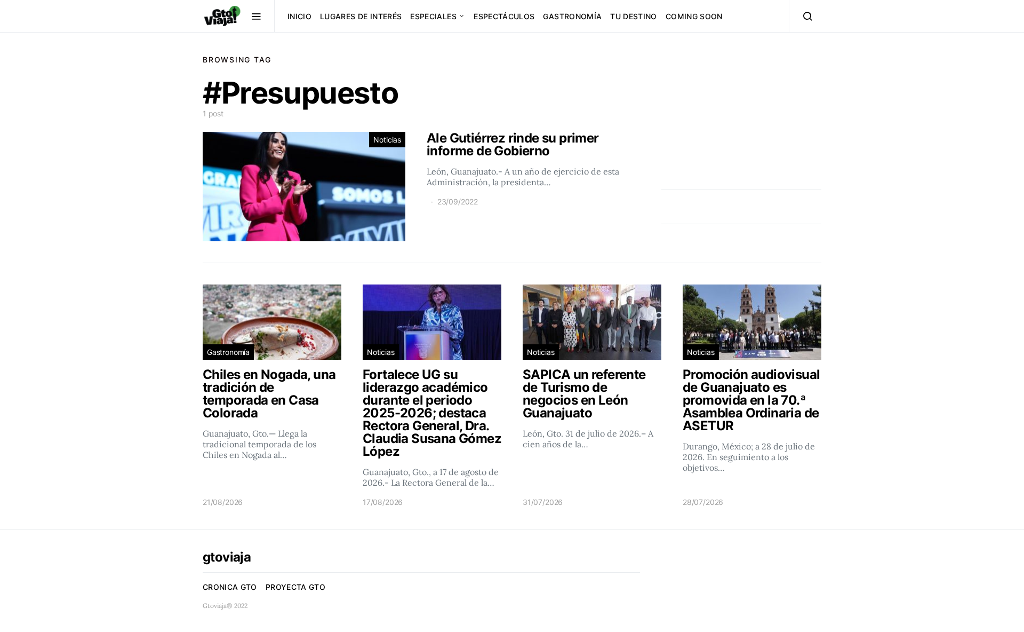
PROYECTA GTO (295, 586)
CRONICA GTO (230, 586)
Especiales (433, 16)
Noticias (387, 139)
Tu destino (633, 16)
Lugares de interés (361, 16)
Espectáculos (504, 16)
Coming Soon (694, 16)
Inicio (299, 16)
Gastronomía (572, 16)
